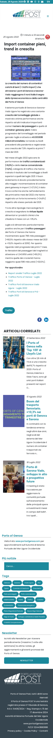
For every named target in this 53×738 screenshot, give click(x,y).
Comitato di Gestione (21, 588)
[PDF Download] (47, 37)
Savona (17, 583)
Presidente (37, 588)
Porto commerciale (28, 594)
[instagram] (35, 2)
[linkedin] (28, 2)
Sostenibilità (8, 605)
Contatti (43, 730)
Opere (6, 588)
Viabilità (40, 600)
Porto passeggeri (10, 594)
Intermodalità (9, 600)
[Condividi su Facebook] (40, 319)
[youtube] (31, 2)
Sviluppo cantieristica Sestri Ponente (31, 617)
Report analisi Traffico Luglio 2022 (25, 273)
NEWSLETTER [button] (26, 660)
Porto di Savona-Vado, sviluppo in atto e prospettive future (36, 474)
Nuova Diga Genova (34, 611)
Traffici (8, 310)
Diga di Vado (9, 617)
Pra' (39, 583)
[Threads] (38, 2)
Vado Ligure (29, 583)
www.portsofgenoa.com (28, 541)
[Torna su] (48, 733)
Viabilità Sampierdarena (13, 622)
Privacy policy (15, 730)
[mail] (42, 2)
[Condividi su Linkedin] (47, 319)
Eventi (21, 600)
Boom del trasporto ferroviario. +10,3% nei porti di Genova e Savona (36, 410)
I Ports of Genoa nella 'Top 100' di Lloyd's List (34, 348)
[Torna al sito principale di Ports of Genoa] (22, 678)
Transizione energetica (26, 605)
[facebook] (25, 2)
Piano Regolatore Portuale (13, 611)
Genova (7, 583)
